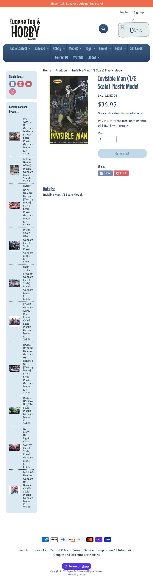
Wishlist (78, 57)
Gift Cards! (136, 48)
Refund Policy (59, 550)
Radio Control (21, 49)
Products (61, 70)
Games (105, 49)
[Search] (103, 28)
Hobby (59, 49)
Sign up (139, 12)
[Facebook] (12, 84)
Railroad (42, 49)
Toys (91, 49)
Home (47, 70)
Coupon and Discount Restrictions (76, 555)
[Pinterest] (20, 84)
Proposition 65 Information (115, 550)
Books (121, 49)
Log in (124, 12)
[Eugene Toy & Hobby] (25, 29)
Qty (100, 133)
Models (76, 49)
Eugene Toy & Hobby (76, 571)
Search (23, 550)
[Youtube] (28, 84)
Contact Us (61, 57)
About (94, 58)
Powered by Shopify (76, 574)
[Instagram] (12, 91)
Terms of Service (83, 550)
